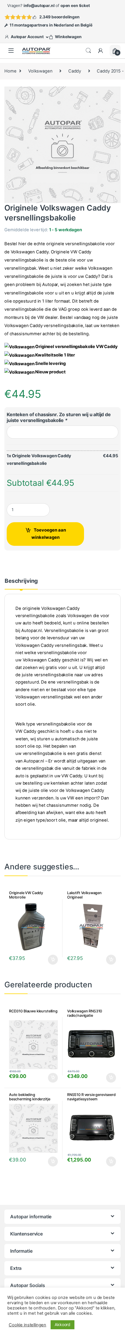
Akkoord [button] (62, 1324)
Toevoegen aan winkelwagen (48, 533)
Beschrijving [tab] (21, 581)
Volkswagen (40, 71)
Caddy (74, 71)
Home (10, 71)
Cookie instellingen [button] (27, 1325)
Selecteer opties (49, 960)
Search (88, 50)
